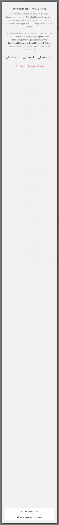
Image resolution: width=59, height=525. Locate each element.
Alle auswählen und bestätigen (29, 517)
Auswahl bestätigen (29, 511)
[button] (29, 66)
